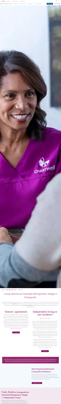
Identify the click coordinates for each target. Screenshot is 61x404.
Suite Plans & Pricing (22, 3)
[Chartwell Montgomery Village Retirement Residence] (6, 3)
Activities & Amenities (38, 3)
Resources (8, 1)
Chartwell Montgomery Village (11, 289)
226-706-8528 (57, 3)
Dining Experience (30, 3)
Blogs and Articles (15, 1)
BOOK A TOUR (49, 3)
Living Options (15, 3)
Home (3, 289)
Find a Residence (22, 1)
